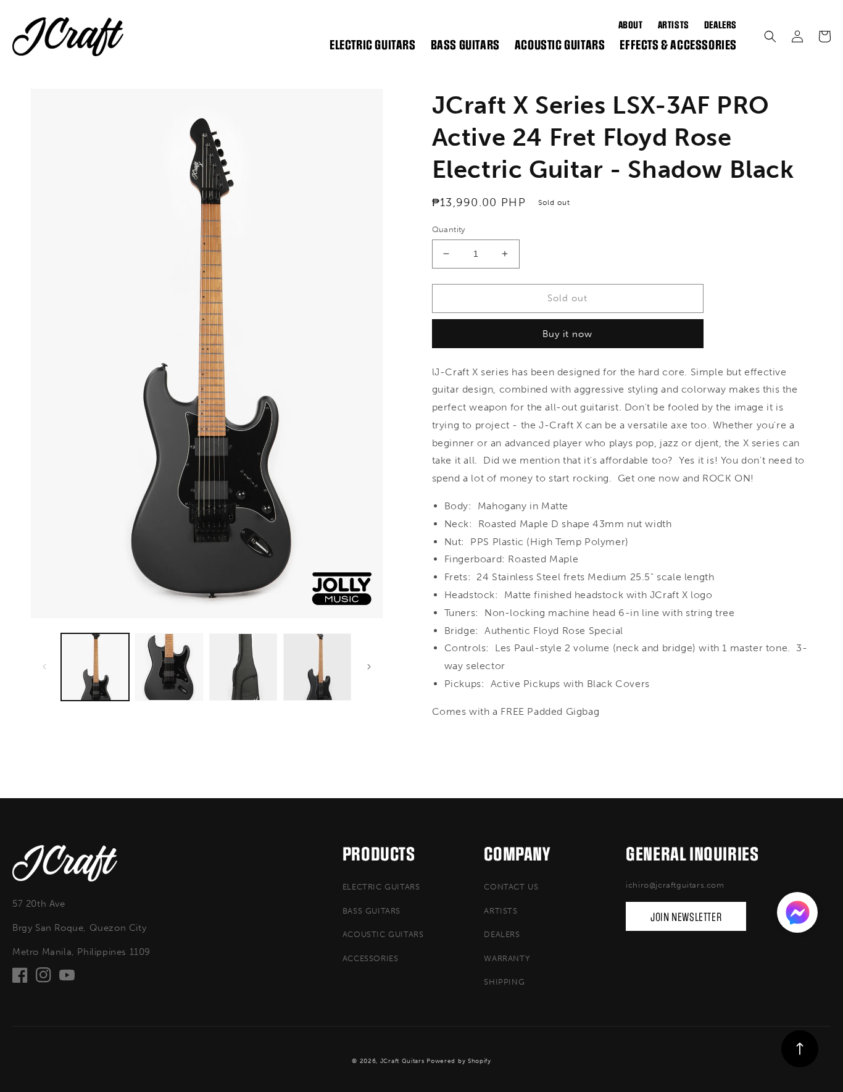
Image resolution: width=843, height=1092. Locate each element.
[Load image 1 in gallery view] (95, 667)
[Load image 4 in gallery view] (317, 667)
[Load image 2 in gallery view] (169, 667)
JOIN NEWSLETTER (685, 917)
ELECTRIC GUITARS (381, 886)
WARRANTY (506, 958)
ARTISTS (500, 910)
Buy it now (567, 334)
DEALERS (502, 934)
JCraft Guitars (402, 1061)
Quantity (448, 229)
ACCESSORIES (371, 958)
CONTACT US (511, 886)
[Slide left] (44, 666)
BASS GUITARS (372, 910)
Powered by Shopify (458, 1061)
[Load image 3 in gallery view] (243, 667)
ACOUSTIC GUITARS (383, 934)
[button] (770, 36)
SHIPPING (504, 981)
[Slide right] (369, 666)
